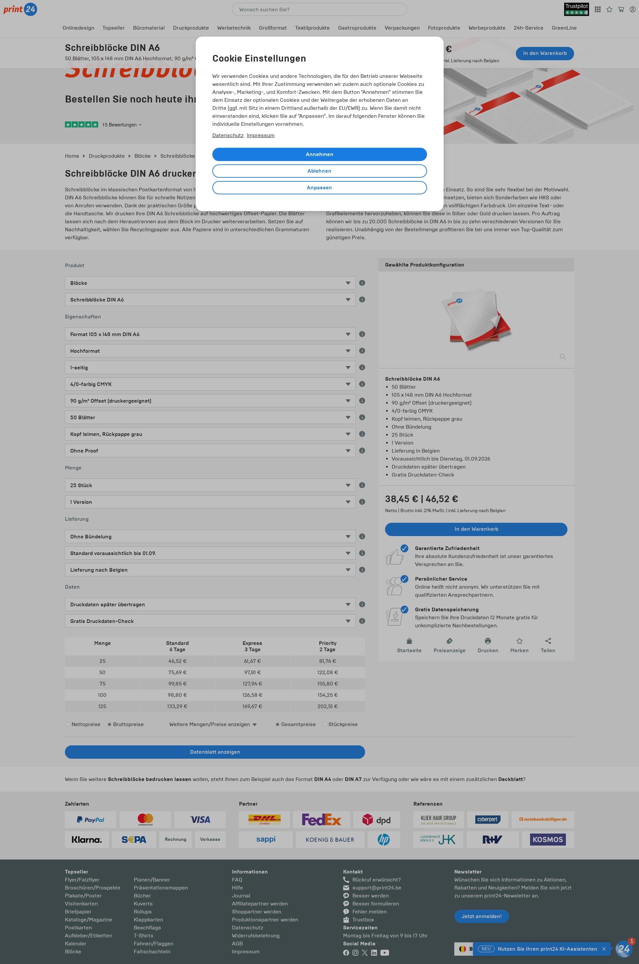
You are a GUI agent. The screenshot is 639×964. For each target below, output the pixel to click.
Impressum (261, 135)
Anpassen (319, 187)
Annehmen (319, 154)
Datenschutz (228, 135)
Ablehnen (319, 171)
